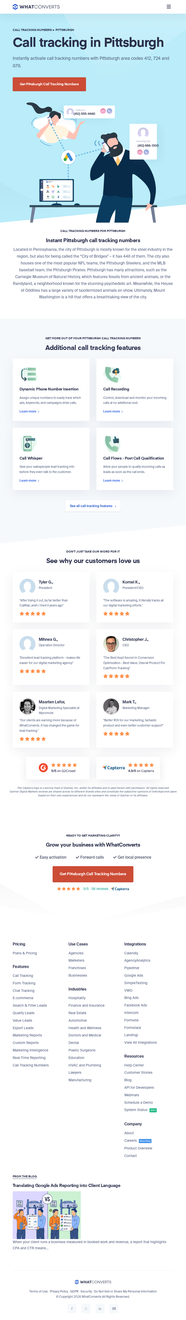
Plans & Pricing (25, 953)
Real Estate (77, 1013)
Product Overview (138, 1148)
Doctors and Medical (85, 1035)
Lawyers (75, 1072)
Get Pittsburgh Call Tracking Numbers (49, 84)
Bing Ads (131, 998)
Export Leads (23, 1028)
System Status (140, 1110)
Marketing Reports (27, 1035)
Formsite (131, 1020)
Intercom (131, 1013)
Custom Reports (26, 1043)
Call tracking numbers (32, 30)
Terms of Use (38, 1291)
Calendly (131, 953)
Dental (74, 1043)
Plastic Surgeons (82, 1050)
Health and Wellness (85, 1028)
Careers (137, 1140)
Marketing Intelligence (30, 1050)
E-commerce (23, 998)
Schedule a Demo (138, 1102)
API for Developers (139, 1087)
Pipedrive (131, 968)
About (129, 1133)
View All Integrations (140, 1042)
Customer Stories (138, 1072)
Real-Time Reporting (29, 1058)
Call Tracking (23, 975)
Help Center (134, 1065)
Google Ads (133, 975)
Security (86, 1291)
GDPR (74, 1291)
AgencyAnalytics (137, 960)
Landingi (131, 1035)
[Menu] (168, 6)
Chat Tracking (23, 990)
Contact (130, 1156)
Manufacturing (80, 1080)
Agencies (76, 953)
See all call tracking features (91, 506)
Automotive (78, 1020)
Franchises (77, 968)
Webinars (131, 1095)
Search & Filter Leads (30, 1005)
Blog (128, 1080)
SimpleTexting (135, 983)
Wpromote (46, 713)
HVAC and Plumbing (85, 1065)
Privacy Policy (59, 1291)
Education (76, 1058)
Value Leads (22, 1020)
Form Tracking (24, 983)
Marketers (76, 960)
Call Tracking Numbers (31, 1065)
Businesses (78, 975)
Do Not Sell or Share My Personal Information (125, 1291)
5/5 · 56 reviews (95, 889)
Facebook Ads (135, 1005)
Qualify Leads (23, 1013)
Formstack (132, 1028)
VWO (128, 990)
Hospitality (77, 998)
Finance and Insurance (87, 1005)
